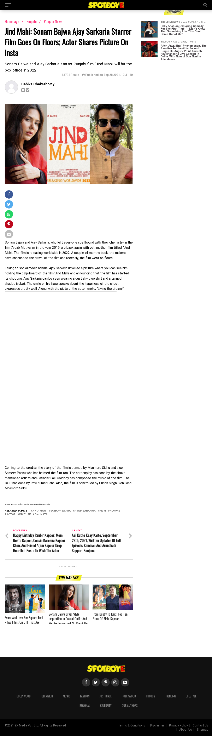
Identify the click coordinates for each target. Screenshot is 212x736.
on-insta (41, 514)
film (102, 510)
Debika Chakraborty (37, 84)
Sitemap (202, 729)
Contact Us (200, 725)
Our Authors (130, 705)
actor (11, 514)
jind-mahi (39, 510)
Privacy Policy (178, 725)
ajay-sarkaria (85, 510)
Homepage (12, 21)
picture (25, 514)
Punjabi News (53, 21)
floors (115, 510)
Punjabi (31, 21)
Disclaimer (157, 725)
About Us (185, 729)
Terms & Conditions (131, 725)
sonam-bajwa (60, 510)
